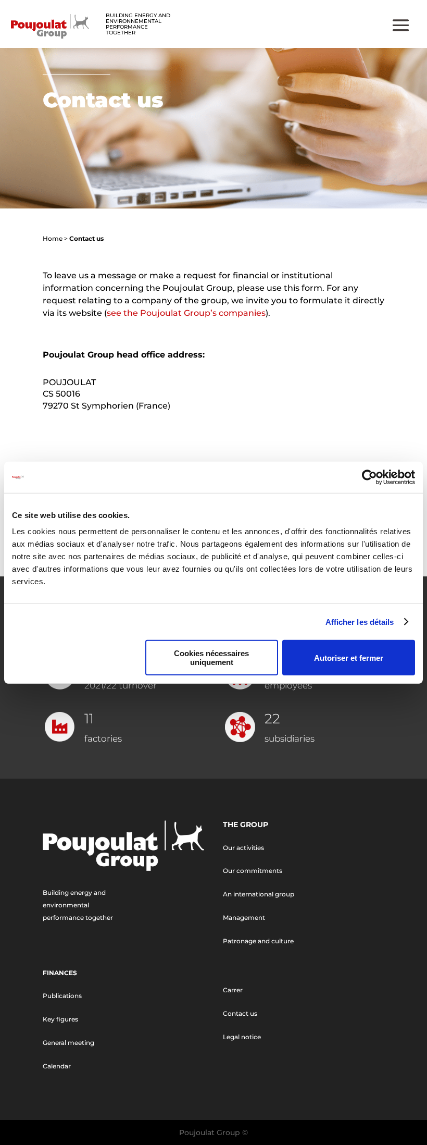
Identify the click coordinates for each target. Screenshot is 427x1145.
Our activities (243, 848)
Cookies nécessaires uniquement (211, 658)
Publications (62, 996)
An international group (258, 894)
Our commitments (252, 871)
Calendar (57, 1066)
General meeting (68, 1042)
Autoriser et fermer (348, 657)
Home (52, 238)
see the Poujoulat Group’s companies (186, 313)
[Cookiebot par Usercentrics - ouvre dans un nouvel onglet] (369, 477)
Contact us (240, 1013)
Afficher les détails (359, 621)
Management (244, 917)
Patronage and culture (258, 941)
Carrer (233, 990)
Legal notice (242, 1037)
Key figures (60, 1019)
